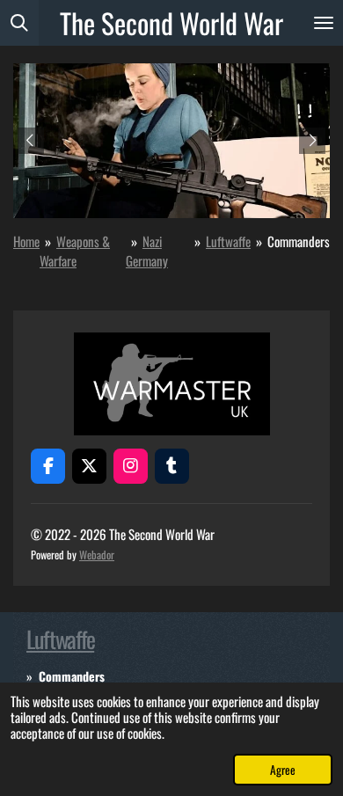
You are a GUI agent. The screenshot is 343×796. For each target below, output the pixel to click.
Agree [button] (283, 769)
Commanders (298, 241)
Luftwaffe (228, 241)
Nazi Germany (147, 251)
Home (26, 241)
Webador (96, 554)
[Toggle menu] (323, 23)
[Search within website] (19, 23)
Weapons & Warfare (75, 251)
